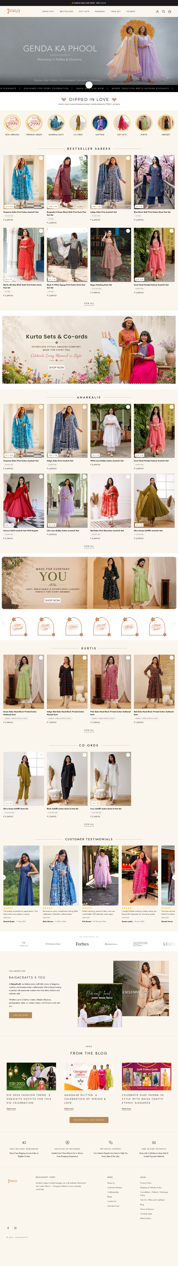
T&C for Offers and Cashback (152, 1199)
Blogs (109, 1196)
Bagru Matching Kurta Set (101, 285)
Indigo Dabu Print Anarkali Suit (103, 212)
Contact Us (111, 1201)
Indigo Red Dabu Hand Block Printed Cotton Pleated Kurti (65, 713)
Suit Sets (84, 11)
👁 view (38, 206)
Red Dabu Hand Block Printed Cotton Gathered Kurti (154, 713)
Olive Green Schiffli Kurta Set (15, 808)
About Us (111, 1183)
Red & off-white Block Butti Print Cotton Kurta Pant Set (22, 286)
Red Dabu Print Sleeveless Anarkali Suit (107, 530)
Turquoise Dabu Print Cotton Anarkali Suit (21, 212)
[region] (89, 51)
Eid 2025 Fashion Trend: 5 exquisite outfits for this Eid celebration (29, 1099)
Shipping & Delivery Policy (151, 1187)
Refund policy (145, 1218)
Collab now (20, 1015)
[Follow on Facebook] (8, 1228)
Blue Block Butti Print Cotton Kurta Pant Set (152, 212)
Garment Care (113, 1206)
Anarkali (100, 11)
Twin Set (116, 11)
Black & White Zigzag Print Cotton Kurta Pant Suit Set (66, 286)
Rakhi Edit (48, 11)
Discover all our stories (89, 1120)
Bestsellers (66, 11)
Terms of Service (147, 1209)
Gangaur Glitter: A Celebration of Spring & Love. (85, 1099)
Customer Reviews (114, 1187)
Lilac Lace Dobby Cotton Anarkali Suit (63, 530)
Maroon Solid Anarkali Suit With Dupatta (20, 530)
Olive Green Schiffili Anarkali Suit (148, 530)
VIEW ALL (89, 303)
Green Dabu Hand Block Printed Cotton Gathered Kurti (20, 713)
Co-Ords (131, 11)
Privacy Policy (145, 1183)
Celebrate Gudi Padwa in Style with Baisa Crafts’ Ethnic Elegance (143, 1099)
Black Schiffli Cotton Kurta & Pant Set (62, 808)
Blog (142, 1204)
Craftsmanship (113, 1192)
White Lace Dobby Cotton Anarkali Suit (107, 460)
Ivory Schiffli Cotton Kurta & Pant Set (105, 808)
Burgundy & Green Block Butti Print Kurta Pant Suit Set (66, 213)
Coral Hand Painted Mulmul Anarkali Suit (151, 285)
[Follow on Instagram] (15, 1228)
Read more (11, 1108)
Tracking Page (146, 1213)
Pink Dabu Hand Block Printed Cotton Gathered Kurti (110, 713)
